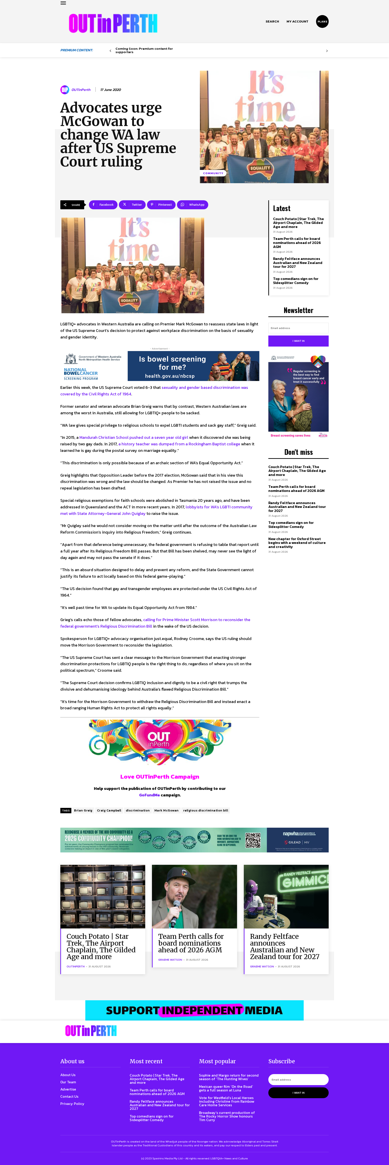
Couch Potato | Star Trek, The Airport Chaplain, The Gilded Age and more (298, 222)
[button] (272, 21)
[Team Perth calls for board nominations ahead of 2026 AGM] (194, 896)
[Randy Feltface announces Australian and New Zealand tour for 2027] (286, 896)
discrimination (138, 810)
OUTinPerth (80, 90)
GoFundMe (149, 795)
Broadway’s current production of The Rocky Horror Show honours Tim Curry (227, 1116)
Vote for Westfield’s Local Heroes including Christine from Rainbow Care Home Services (226, 1101)
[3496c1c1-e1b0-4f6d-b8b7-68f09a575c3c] (194, 840)
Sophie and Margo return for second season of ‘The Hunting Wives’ (229, 1077)
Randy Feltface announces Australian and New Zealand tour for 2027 (297, 262)
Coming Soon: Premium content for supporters (144, 50)
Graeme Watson (170, 960)
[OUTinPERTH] (113, 23)
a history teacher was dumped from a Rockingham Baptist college (179, 444)
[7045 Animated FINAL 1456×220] (159, 366)
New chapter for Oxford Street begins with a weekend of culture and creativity (297, 542)
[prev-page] (110, 51)
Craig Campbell (109, 810)
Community (213, 173)
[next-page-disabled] (327, 51)
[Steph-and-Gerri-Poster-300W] (298, 397)
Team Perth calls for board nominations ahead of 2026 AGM (297, 242)
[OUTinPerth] (65, 89)
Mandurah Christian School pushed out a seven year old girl (133, 437)
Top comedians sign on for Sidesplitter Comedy (296, 280)
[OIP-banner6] (194, 1010)
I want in (299, 341)
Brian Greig (83, 810)
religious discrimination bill (205, 810)
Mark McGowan (166, 810)
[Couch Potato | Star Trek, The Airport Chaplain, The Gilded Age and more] (102, 896)
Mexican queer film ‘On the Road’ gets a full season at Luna (226, 1088)
